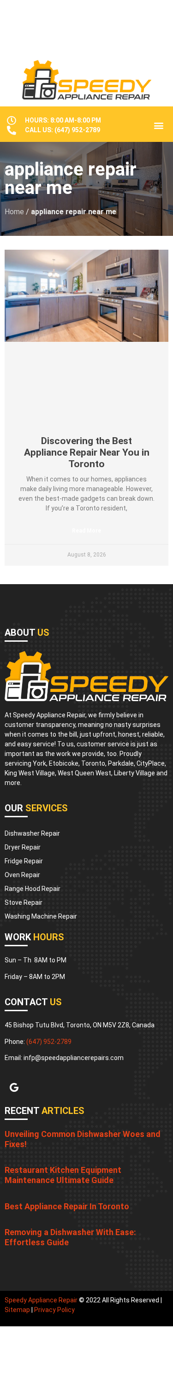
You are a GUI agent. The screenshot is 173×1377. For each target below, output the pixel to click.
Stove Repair (23, 902)
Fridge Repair (24, 861)
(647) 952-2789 (49, 1041)
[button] (158, 125)
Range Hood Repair (32, 888)
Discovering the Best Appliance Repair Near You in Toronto (86, 452)
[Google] (14, 1087)
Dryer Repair (23, 847)
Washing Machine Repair (41, 916)
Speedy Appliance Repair (41, 1300)
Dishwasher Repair (32, 833)
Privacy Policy (54, 1309)
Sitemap (17, 1309)
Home (14, 211)
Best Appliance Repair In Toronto (67, 1206)
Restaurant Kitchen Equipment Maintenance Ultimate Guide (63, 1175)
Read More (86, 530)
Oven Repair (22, 875)
